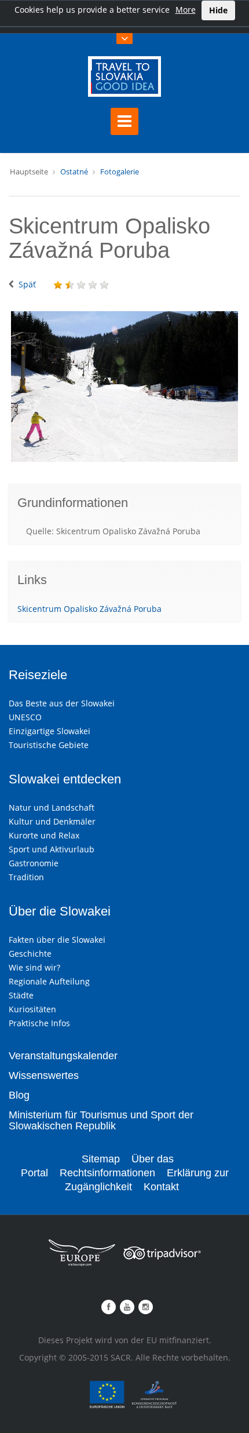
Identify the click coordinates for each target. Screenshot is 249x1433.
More (185, 9)
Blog (19, 1095)
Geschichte (30, 953)
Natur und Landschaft (51, 807)
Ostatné (74, 171)
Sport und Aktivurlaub (51, 849)
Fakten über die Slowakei (57, 939)
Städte (21, 995)
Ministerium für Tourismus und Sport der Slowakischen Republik (101, 1120)
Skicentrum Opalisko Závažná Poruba (89, 608)
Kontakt (161, 1187)
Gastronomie (33, 863)
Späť (27, 284)
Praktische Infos (39, 1023)
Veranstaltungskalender (63, 1056)
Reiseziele (38, 675)
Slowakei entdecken (65, 779)
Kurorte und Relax (44, 835)
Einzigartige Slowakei (49, 730)
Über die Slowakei (60, 911)
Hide (218, 10)
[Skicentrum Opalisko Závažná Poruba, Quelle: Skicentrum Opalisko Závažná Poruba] (124, 386)
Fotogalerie (119, 171)
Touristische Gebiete (49, 744)
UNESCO (25, 717)
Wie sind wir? (34, 967)
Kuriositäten (32, 1009)
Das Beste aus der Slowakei (62, 703)
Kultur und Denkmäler (52, 821)
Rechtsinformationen (107, 1173)
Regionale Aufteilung (49, 981)
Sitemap (101, 1159)
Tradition (26, 877)
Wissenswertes (44, 1075)
